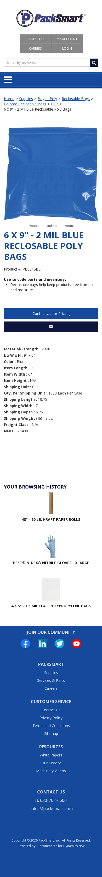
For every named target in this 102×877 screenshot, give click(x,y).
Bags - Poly (47, 98)
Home (9, 98)
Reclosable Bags (76, 98)
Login (67, 48)
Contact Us (35, 39)
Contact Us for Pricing (51, 313)
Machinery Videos (51, 770)
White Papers (51, 755)
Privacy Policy (51, 717)
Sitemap (51, 733)
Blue (55, 103)
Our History (51, 762)
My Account (67, 39)
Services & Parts (51, 680)
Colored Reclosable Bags (25, 103)
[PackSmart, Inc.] (51, 18)
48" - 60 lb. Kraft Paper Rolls (51, 519)
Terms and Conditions (51, 725)
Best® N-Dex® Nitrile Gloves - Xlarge (51, 562)
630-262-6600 (53, 800)
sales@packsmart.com (51, 808)
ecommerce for (62, 846)
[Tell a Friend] (51, 326)
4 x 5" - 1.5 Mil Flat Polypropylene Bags (51, 605)
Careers (35, 48)
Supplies (26, 98)
